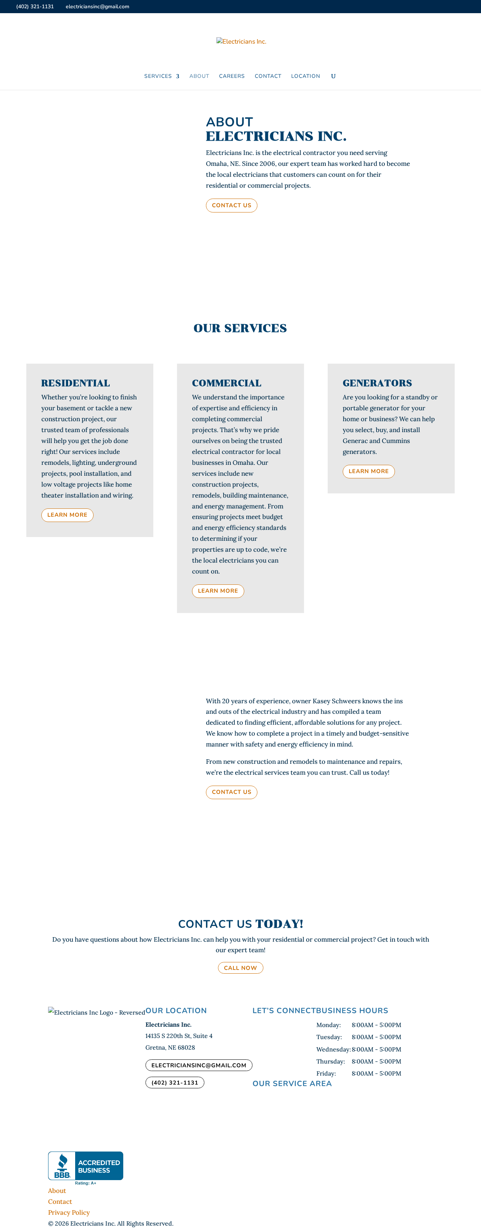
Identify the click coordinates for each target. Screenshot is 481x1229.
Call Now (240, 967)
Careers (232, 77)
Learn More (67, 515)
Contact (268, 77)
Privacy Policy (69, 1212)
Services (158, 77)
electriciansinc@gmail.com (199, 1065)
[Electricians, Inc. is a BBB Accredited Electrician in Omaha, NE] (85, 1168)
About (199, 77)
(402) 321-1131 (35, 6)
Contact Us (231, 205)
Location (305, 77)
